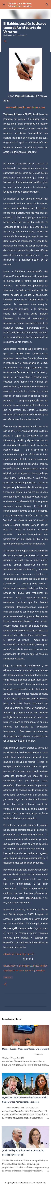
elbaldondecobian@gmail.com (18, 954)
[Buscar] (47, 4)
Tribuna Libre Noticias (19, 3)
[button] (5, 41)
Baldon (8, 977)
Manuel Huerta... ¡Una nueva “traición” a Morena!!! (25, 1049)
